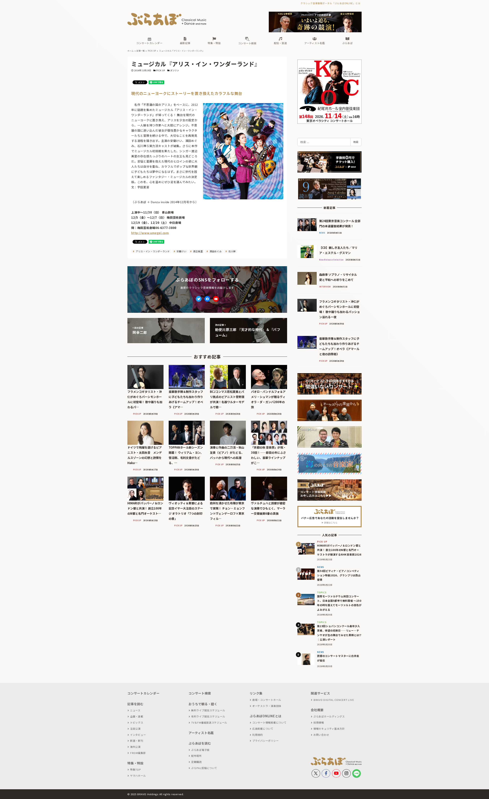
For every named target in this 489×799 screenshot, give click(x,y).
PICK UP (160, 70)
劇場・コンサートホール (266, 700)
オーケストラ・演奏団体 (266, 706)
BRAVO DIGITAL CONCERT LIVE (333, 700)
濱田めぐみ (215, 251)
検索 (355, 142)
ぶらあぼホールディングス (329, 716)
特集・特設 (135, 763)
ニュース (135, 710)
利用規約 (257, 735)
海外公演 (135, 747)
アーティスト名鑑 (201, 732)
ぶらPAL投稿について (204, 768)
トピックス (136, 722)
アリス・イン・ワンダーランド (152, 251)
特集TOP (135, 769)
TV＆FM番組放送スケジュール (209, 722)
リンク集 (256, 693)
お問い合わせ (321, 735)
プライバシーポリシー (265, 740)
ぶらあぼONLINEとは (265, 716)
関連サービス (320, 693)
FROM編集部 (138, 753)
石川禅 (232, 251)
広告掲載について (262, 728)
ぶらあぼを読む (200, 743)
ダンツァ (174, 70)
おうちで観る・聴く (203, 704)
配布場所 (196, 756)
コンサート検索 (200, 693)
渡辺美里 (197, 251)
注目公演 (135, 728)
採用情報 (318, 722)
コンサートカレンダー (143, 693)
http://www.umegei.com (150, 233)
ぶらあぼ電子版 (200, 750)
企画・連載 (136, 716)
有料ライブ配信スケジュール (208, 716)
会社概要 (317, 710)
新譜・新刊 (136, 740)
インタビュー (138, 735)
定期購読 (196, 762)
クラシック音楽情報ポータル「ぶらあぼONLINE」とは (330, 3)
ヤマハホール (138, 775)
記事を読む (135, 704)
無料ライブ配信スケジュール (208, 710)
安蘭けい (181, 251)
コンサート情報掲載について (269, 722)
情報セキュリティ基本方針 (329, 728)
